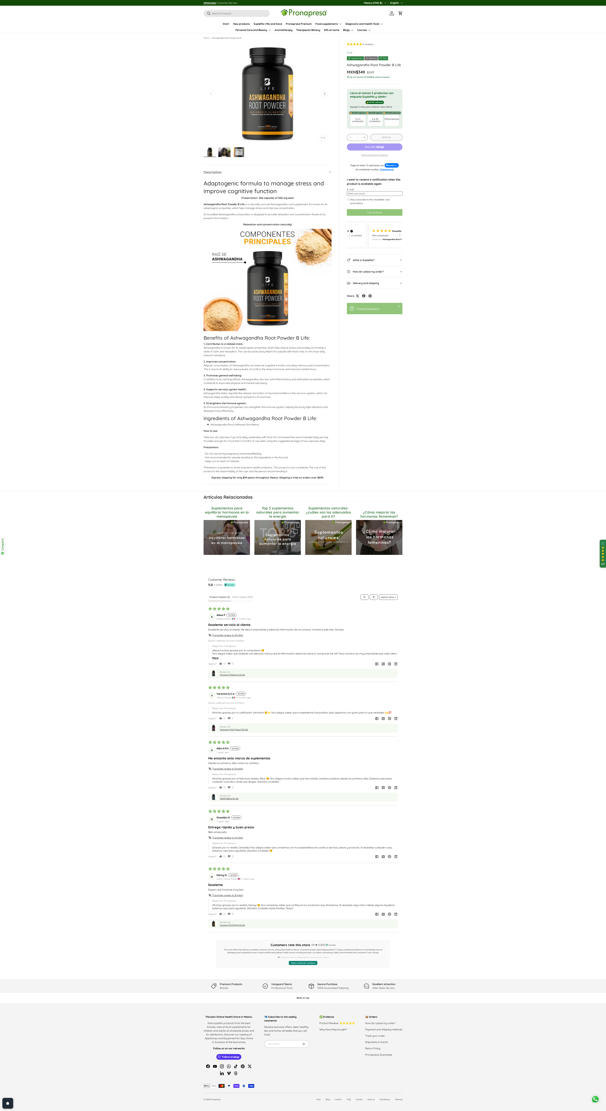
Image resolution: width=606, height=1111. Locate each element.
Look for (338, 1099)
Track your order (375, 1035)
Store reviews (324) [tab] (242, 597)
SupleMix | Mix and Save (268, 23)
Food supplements (326, 23)
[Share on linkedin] (396, 664)
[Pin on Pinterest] (370, 296)
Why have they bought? (333, 1029)
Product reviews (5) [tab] (220, 597)
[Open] (7, 1103)
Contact (359, 1099)
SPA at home (331, 30)
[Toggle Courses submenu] (369, 30)
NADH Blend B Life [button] (229, 798)
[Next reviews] (400, 235)
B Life (349, 52)
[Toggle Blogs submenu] (352, 30)
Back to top (303, 997)
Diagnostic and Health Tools (362, 23)
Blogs (346, 30)
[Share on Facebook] (364, 296)
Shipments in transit (376, 1042)
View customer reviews (303, 963)
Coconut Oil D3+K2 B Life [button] (232, 925)
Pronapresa (215, 1099)
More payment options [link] (374, 155)
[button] (400, 13)
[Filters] (374, 597)
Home (206, 38)
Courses (362, 30)
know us (371, 1099)
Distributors (385, 1099)
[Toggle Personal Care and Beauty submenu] (269, 30)
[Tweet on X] (357, 296)
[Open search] (364, 597)
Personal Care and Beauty (251, 30)
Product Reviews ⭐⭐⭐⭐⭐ (337, 1023)
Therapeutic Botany (308, 30)
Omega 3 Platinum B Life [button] (232, 674)
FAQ (349, 1099)
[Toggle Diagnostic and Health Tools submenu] (382, 24)
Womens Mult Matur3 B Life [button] (234, 729)
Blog (328, 1099)
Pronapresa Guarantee (378, 1054)
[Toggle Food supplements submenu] (340, 24)
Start (226, 23)
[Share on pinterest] (389, 664)
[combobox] (237, 13)
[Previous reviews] (350, 235)
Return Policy (372, 1048)
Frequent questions (368, 308)
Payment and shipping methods (383, 1029)
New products (241, 23)
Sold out (386, 137)
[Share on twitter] (383, 664)
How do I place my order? (380, 1023)
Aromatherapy (283, 30)
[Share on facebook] (377, 664)
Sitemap (398, 1099)
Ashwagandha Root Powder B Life (226, 38)
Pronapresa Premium (299, 23)
